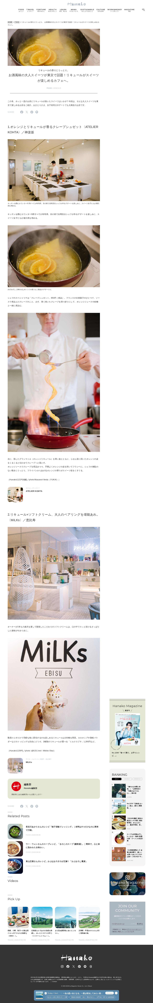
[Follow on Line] (85, 966)
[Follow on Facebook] (68, 966)
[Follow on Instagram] (62, 966)
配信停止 (140, 924)
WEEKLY (127, 779)
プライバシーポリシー (134, 929)
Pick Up (14, 899)
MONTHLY (137, 779)
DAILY (117, 779)
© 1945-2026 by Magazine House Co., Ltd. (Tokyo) (76, 986)
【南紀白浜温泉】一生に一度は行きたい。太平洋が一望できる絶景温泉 (78, 997)
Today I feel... (53, 993)
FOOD (17, 22)
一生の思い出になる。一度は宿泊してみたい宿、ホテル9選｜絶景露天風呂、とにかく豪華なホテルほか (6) (83, 993)
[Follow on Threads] (91, 966)
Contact (54, 981)
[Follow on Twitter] (73, 966)
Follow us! (127, 889)
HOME (10, 22)
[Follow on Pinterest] (79, 966)
